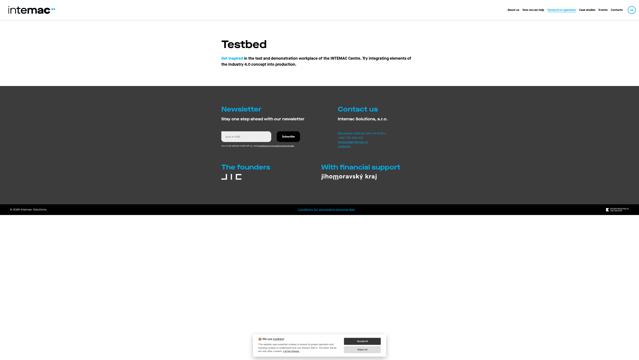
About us (513, 10)
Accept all (362, 341)
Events (603, 10)
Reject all (362, 349)
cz (631, 10)
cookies (278, 339)
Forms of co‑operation (561, 10)
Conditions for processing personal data (276, 145)
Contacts (617, 10)
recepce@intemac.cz (353, 142)
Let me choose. (291, 351)
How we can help (533, 10)
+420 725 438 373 (350, 138)
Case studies (587, 10)
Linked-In (344, 146)
